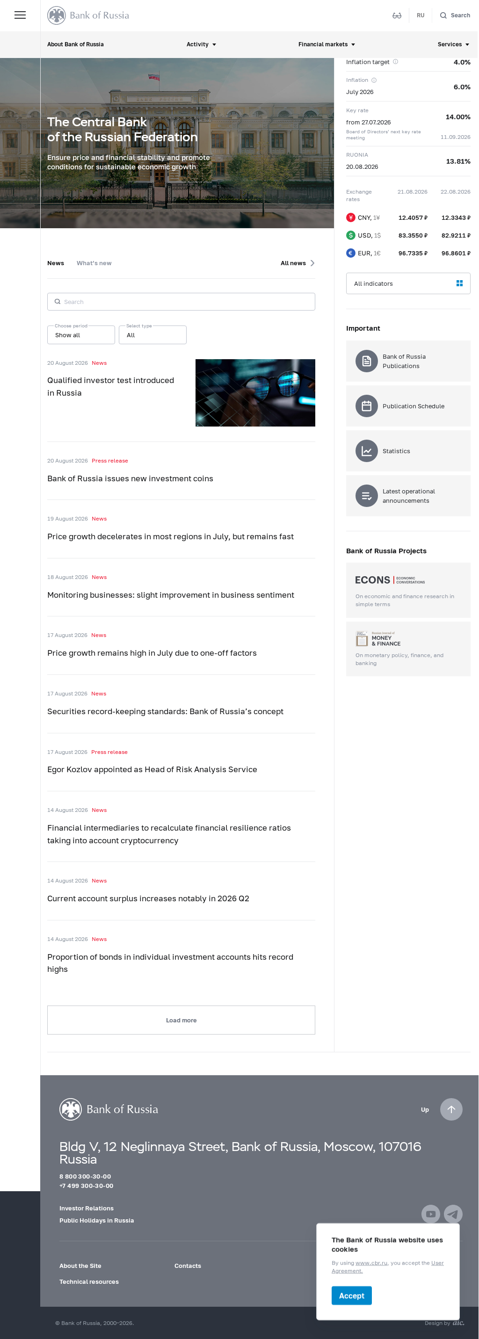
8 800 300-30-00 (85, 1176)
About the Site (80, 1265)
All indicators (373, 283)
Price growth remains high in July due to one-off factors (152, 653)
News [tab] (55, 263)
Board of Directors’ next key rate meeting (383, 134)
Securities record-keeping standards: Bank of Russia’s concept (165, 711)
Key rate (357, 110)
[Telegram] (453, 1214)
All (131, 335)
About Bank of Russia (75, 44)
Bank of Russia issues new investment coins (130, 478)
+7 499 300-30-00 (86, 1185)
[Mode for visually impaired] (397, 15)
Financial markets (323, 44)
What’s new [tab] (94, 263)
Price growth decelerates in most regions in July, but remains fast (170, 536)
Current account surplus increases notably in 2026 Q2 (148, 898)
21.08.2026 (413, 191)
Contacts (187, 1265)
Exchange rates (359, 195)
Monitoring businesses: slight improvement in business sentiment (170, 595)
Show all (67, 335)
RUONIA (357, 154)
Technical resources (89, 1281)
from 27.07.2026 (368, 122)
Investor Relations (86, 1208)
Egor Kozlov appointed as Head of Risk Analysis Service (152, 769)
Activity (198, 44)
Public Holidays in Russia (96, 1220)
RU (421, 15)
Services (450, 44)
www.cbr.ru (371, 1262)
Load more (181, 1020)
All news (293, 263)
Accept (351, 1295)
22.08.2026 (456, 191)
